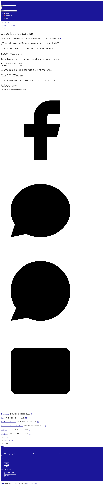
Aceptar (3, 483)
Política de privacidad (10, 474)
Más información (32, 483)
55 (60, 38)
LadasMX (6, 22)
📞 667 (6, 16)
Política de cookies (9, 472)
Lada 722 (6, 463)
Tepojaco (4, 434)
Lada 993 (6, 465)
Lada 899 (6, 466)
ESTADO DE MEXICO (9, 25)
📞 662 (6, 18)
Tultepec (4, 430)
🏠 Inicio (6, 13)
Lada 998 (6, 462)
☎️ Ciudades (8, 15)
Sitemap (6, 475)
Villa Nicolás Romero (8, 422)
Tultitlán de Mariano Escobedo (12, 426)
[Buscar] (1, 7)
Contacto (6, 477)
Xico (2, 418)
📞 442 (6, 20)
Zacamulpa (5, 414)
